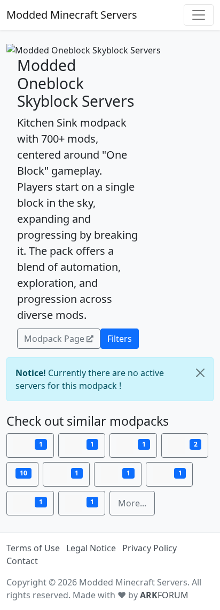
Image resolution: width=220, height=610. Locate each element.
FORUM (164, 595)
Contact (22, 561)
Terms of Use (33, 548)
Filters (119, 339)
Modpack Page (54, 339)
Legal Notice (91, 548)
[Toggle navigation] (199, 15)
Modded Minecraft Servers (71, 14)
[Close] (200, 373)
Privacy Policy (149, 548)
